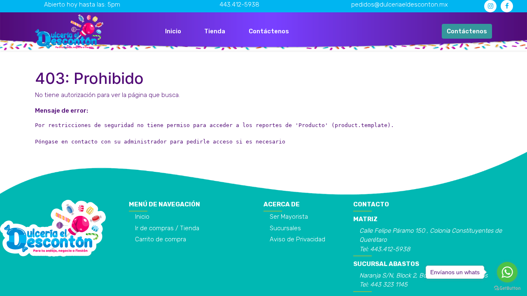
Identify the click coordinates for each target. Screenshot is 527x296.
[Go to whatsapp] (507, 272)
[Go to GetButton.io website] (507, 287)
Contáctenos (467, 31)
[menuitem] (173, 31)
